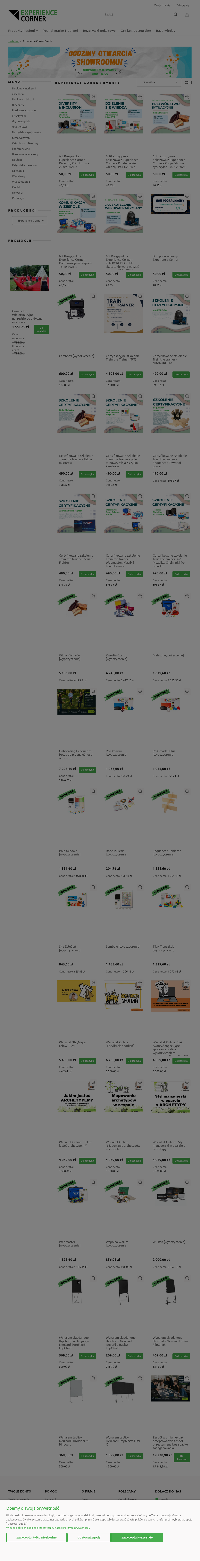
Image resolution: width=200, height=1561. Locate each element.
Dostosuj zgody (89, 1537)
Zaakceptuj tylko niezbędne (36, 1537)
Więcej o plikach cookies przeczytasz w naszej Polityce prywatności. (48, 1527)
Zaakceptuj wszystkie (137, 1537)
